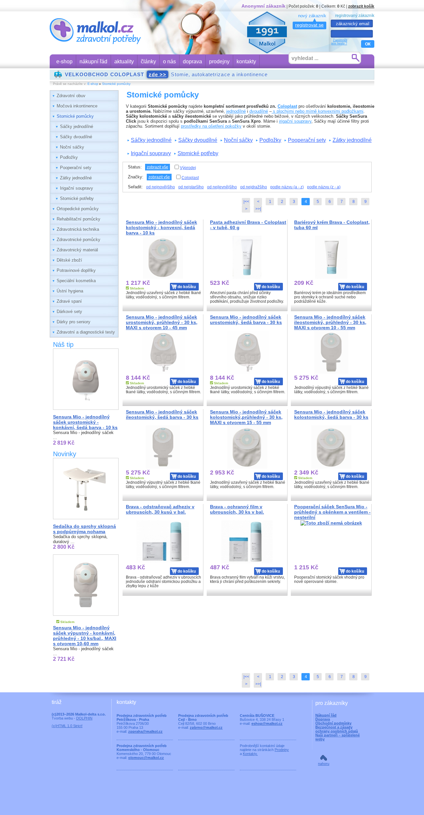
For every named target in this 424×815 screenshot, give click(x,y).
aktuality (124, 61)
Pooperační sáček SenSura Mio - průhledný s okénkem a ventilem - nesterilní (332, 512)
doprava (192, 61)
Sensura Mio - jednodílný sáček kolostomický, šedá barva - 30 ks (331, 414)
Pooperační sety (75, 167)
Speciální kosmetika (76, 280)
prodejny (219, 61)
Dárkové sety (69, 311)
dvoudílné (258, 111)
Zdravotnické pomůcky (78, 239)
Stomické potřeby (77, 198)
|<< (246, 201)
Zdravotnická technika (78, 229)
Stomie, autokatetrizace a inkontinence (166, 74)
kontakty (246, 61)
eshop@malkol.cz (267, 723)
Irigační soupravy (76, 188)
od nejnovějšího (160, 187)
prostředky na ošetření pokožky (211, 126)
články (148, 61)
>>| (258, 209)
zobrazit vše (157, 167)
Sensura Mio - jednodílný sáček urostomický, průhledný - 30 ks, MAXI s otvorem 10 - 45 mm (161, 322)
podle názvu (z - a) (324, 187)
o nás (169, 61)
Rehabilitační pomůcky (78, 219)
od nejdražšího (253, 187)
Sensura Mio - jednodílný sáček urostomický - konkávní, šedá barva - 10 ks (85, 422)
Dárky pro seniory (73, 321)
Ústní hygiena (70, 290)
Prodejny (282, 750)
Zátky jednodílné (76, 177)
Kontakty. (250, 754)
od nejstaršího (191, 187)
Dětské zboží (69, 260)
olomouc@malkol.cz (146, 758)
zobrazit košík (361, 6)
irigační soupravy (295, 121)
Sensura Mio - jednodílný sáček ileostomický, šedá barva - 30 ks (162, 414)
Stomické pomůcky (116, 84)
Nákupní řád (326, 715)
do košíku (187, 286)
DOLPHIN (84, 718)
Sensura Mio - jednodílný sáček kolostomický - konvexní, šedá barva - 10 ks (161, 227)
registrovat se (309, 25)
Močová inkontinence (77, 105)
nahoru (323, 764)
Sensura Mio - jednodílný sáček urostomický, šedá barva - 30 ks (246, 319)
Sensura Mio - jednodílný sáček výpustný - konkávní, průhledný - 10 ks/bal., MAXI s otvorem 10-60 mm (84, 635)
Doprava (322, 719)
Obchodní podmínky (333, 723)
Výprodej (188, 167)
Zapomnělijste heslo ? (339, 41)
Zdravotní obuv (71, 95)
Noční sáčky (72, 147)
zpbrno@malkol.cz (206, 727)
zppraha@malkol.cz (145, 731)
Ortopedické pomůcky (78, 208)
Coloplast (287, 106)
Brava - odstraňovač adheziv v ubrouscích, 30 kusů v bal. (160, 509)
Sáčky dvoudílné (76, 136)
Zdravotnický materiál (77, 249)
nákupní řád (93, 61)
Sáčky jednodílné (76, 126)
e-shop (64, 61)
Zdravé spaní (69, 301)
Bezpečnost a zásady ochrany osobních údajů (336, 729)
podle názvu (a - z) (287, 187)
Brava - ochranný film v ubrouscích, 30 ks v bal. (237, 509)
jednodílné (236, 111)
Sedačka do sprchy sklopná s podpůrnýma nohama (84, 529)
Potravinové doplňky (76, 270)
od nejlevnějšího (222, 187)
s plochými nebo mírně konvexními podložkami (317, 111)
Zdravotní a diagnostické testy (86, 332)
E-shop (92, 84)
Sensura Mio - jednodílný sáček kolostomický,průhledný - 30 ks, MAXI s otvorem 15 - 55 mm (246, 417)
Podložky (69, 157)
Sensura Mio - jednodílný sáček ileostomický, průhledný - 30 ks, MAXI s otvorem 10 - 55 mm (330, 322)
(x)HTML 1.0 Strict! (67, 726)
